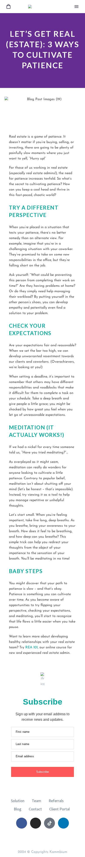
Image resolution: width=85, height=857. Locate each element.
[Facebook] (21, 823)
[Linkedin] (63, 823)
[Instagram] (35, 823)
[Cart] (8, 6)
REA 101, (31, 647)
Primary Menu (76, 6)
